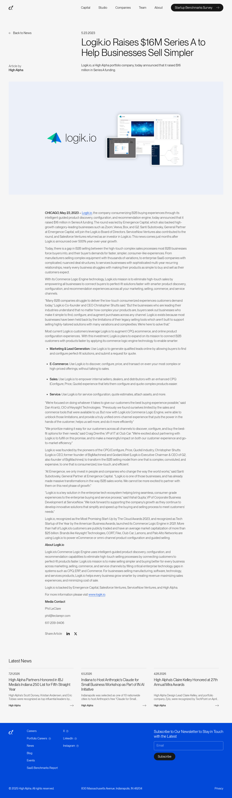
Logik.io (87, 213)
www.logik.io (97, 594)
